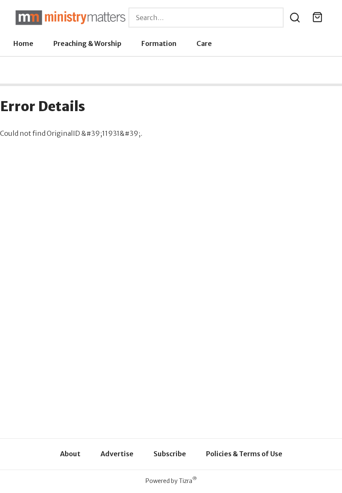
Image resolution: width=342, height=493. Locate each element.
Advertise (117, 454)
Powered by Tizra (171, 481)
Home (23, 43)
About (70, 454)
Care (204, 43)
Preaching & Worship (87, 43)
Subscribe (169, 454)
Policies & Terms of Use (244, 454)
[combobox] (206, 18)
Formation (158, 43)
